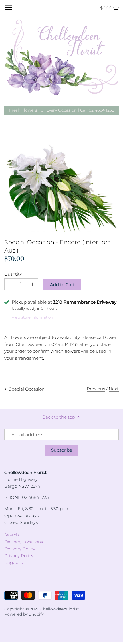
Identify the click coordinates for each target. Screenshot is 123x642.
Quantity (13, 274)
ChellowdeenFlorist (59, 609)
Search (11, 535)
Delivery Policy (19, 548)
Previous (96, 388)
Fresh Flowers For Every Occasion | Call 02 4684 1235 (61, 110)
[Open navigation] (8, 7)
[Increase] (32, 284)
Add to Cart (62, 284)
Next (114, 388)
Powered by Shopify (24, 614)
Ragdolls (13, 562)
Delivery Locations (23, 542)
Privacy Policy (18, 555)
